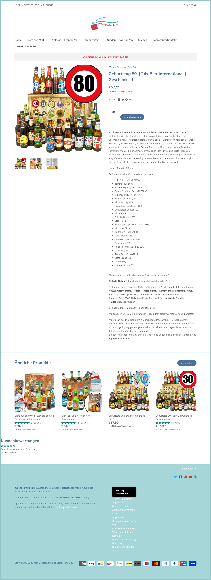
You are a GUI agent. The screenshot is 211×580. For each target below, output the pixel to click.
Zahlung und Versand (66, 507)
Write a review (8, 452)
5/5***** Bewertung (123, 498)
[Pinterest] (185, 476)
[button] (22, 422)
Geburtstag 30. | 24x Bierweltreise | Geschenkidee (174, 417)
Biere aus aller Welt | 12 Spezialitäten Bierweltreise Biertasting (34, 417)
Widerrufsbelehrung (122, 532)
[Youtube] (190, 476)
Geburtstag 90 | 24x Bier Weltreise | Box (127, 417)
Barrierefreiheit (120, 506)
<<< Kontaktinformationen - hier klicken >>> (132, 307)
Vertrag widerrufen (122, 492)
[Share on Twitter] (123, 99)
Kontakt (116, 535)
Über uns (117, 543)
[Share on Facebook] (119, 99)
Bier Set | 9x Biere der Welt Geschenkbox (75, 417)
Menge (112, 112)
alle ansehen (187, 363)
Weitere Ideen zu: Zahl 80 (122, 67)
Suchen (116, 513)
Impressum (118, 502)
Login (18, 5)
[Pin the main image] (126, 99)
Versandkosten (127, 91)
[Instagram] (195, 476)
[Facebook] (180, 476)
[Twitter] (175, 476)
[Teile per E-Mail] (130, 99)
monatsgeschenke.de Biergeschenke (53, 562)
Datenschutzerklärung (124, 539)
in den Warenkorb (132, 117)
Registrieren (32, 5)
